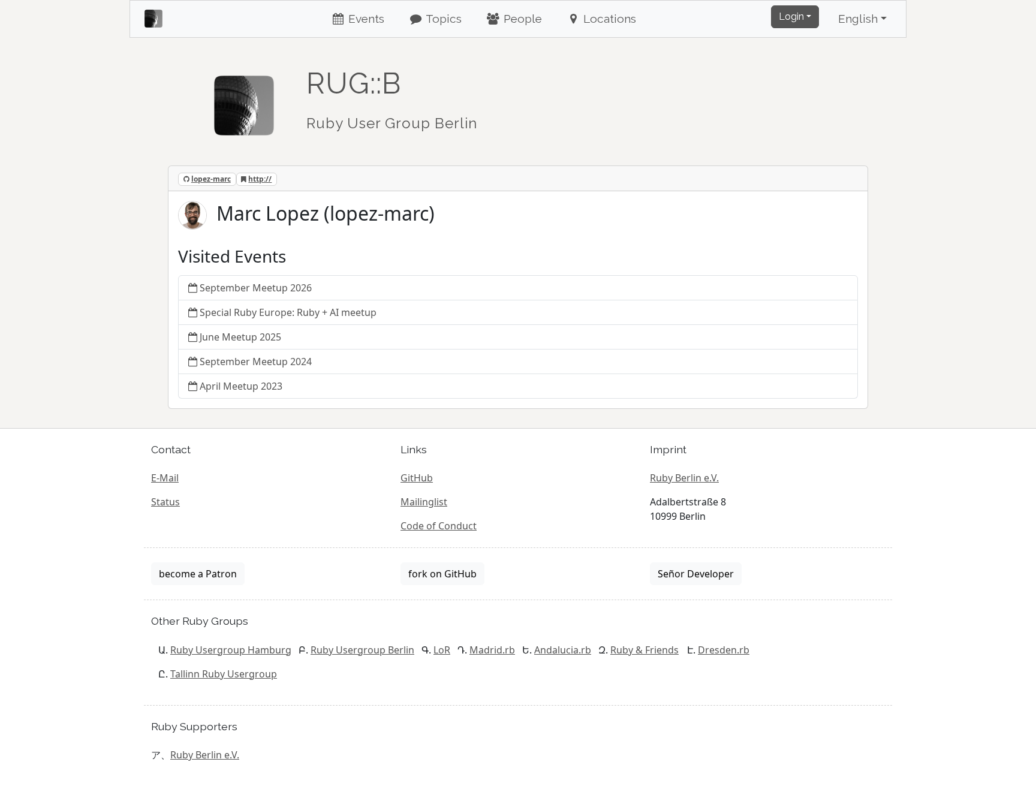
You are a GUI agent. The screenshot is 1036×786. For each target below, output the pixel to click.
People (521, 18)
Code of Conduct (438, 525)
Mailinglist (423, 501)
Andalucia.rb (562, 649)
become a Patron (198, 573)
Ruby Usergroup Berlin (362, 649)
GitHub (416, 477)
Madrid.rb (492, 649)
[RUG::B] (244, 100)
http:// (260, 179)
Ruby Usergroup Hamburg (230, 649)
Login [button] (791, 16)
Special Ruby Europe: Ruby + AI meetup (288, 312)
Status (165, 501)
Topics (442, 18)
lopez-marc (211, 179)
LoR (441, 649)
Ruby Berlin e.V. (684, 477)
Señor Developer (696, 573)
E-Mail (165, 477)
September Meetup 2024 (256, 361)
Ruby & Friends (644, 649)
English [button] (858, 18)
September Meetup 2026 (256, 287)
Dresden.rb (723, 649)
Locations (608, 18)
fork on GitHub (442, 573)
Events (364, 18)
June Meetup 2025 (240, 337)
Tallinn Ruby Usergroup (223, 673)
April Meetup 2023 (241, 386)
